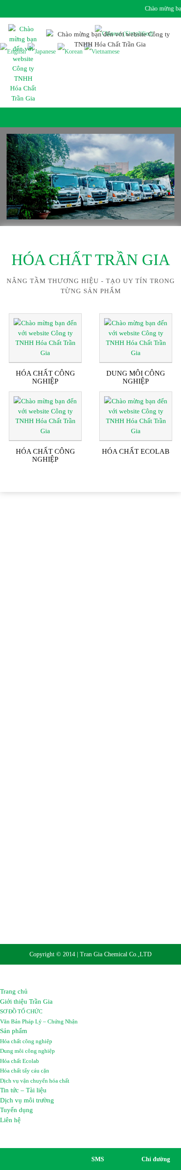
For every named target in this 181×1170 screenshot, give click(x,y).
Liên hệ (10, 1119)
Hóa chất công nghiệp (26, 1041)
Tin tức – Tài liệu (23, 1090)
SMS (97, 1159)
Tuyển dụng (16, 1109)
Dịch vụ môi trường (27, 1100)
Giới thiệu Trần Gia (26, 1001)
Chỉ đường (155, 1159)
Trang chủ (14, 991)
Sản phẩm (13, 1030)
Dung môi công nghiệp (27, 1051)
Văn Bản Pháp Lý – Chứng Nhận (39, 1021)
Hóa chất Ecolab (19, 1061)
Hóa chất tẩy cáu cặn (24, 1070)
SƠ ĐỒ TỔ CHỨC (21, 1011)
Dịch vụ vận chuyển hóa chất (34, 1080)
